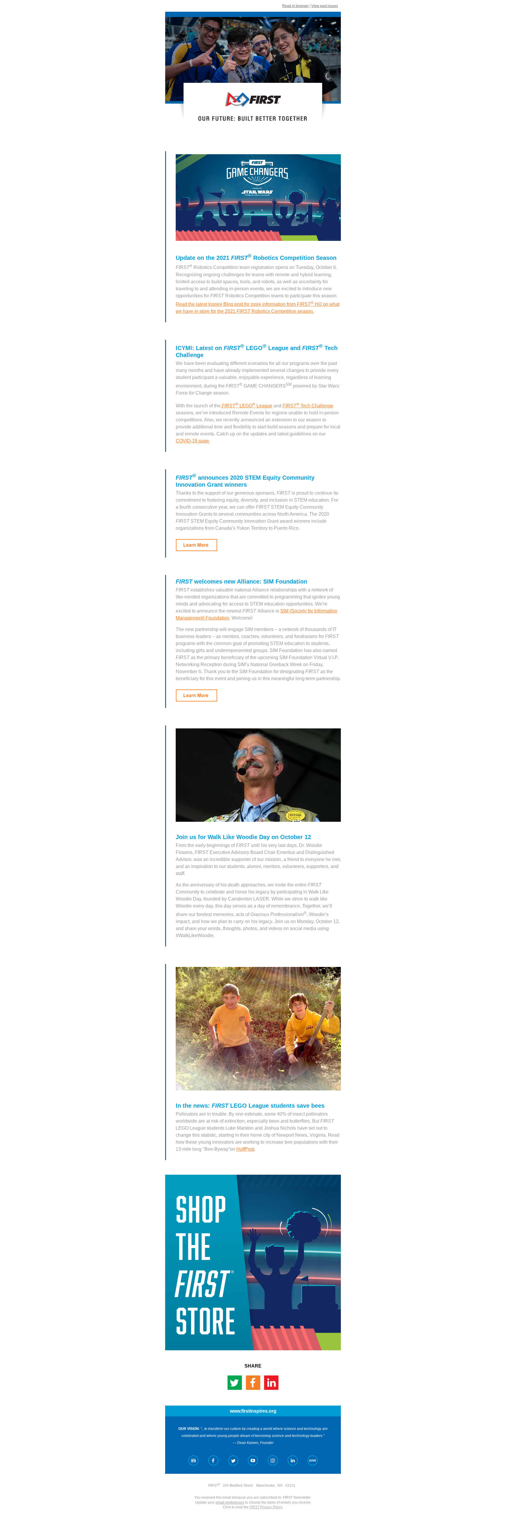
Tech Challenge (308, 405)
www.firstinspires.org (253, 1411)
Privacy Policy (265, 1507)
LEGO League (253, 405)
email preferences (230, 1502)
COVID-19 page (192, 440)
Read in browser (295, 6)
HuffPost (245, 1149)
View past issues (324, 6)
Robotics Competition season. (283, 311)
